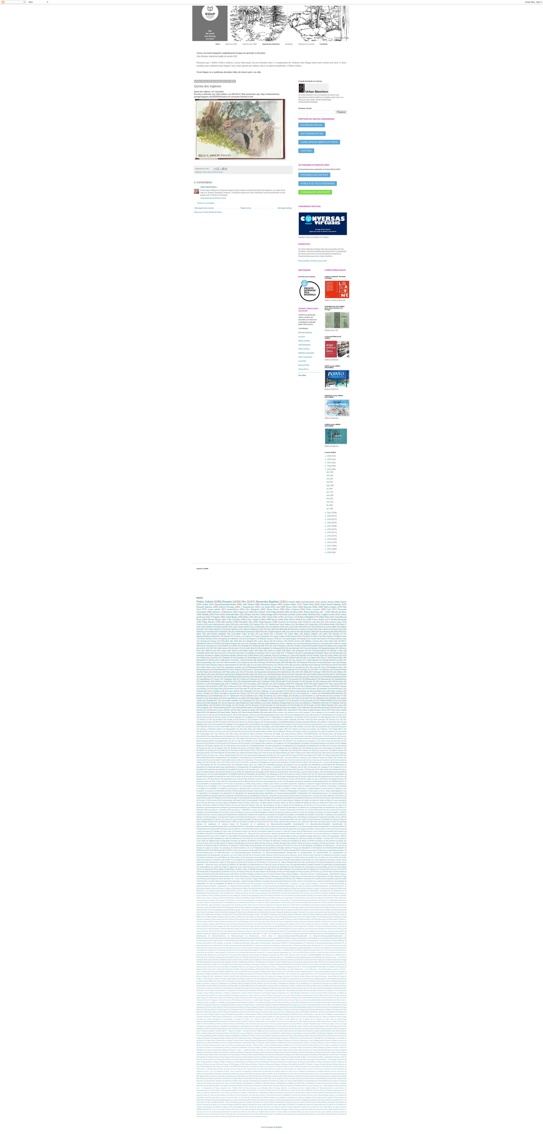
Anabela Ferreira (293, 712)
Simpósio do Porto (203, 781)
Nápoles (312, 869)
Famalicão (337, 1005)
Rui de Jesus (227, 703)
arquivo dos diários (212, 848)
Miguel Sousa (201, 1042)
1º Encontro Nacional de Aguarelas (276, 952)
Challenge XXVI (249, 701)
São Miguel (299, 624)
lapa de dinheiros (256, 881)
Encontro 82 (310, 681)
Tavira (291, 772)
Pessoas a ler (334, 719)
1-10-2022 (226, 893)
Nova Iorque (259, 791)
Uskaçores (323, 681)
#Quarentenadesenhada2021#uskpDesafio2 (313, 886)
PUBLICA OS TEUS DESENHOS (318, 183)
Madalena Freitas (236, 803)
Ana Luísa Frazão (242, 624)
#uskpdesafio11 (338, 852)
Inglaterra (280, 743)
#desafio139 (273, 888)
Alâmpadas (243, 962)
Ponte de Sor (234, 921)
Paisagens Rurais (296, 1047)
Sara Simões (223, 646)
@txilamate (318, 957)
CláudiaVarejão (261, 985)
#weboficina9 (259, 677)
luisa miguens (255, 722)
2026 (329, 456)
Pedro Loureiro (313, 609)
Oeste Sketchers (215, 629)
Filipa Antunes (208, 622)
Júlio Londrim (309, 1028)
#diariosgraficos (285, 888)
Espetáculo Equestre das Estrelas (216, 1005)
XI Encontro (324, 644)
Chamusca (325, 983)
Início (218, 44)
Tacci (307, 715)
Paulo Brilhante (219, 753)
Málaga (298, 803)
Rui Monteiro (291, 924)
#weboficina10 (202, 660)
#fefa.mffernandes (224, 852)
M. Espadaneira (209, 914)
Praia (323, 843)
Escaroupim (321, 905)
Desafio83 (281, 814)
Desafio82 (331, 712)
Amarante (239, 784)
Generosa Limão (202, 1014)
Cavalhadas (223, 983)
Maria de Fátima (248, 734)
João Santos (248, 604)
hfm (243, 601)
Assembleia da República (327, 966)
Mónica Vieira (242, 869)
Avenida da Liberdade (232, 969)
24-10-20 (272, 893)
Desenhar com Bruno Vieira (243, 993)
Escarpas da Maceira (299, 1002)
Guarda (286, 788)
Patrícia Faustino (292, 919)
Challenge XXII (283, 658)
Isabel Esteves (206, 667)
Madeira (213, 712)
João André (248, 779)
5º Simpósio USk (221, 748)
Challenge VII (227, 658)
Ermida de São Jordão (274, 1002)
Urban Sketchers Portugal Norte (278, 703)
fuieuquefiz (225, 881)
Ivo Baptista (271, 1021)
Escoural (341, 1002)
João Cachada (281, 1026)
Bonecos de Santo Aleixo (286, 971)
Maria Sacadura (268, 803)
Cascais (200, 624)
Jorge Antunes (265, 622)
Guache (301, 1014)
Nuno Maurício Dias (300, 869)
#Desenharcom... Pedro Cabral (260, 936)
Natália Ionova (271, 869)
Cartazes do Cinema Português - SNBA (330, 812)
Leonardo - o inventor (242, 1031)
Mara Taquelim (310, 1035)
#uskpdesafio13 (202, 855)
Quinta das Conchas (330, 921)
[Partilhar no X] (220, 168)
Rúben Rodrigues (249, 874)
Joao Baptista (248, 641)
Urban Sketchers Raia (208, 639)
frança (233, 722)
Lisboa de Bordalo (224, 772)
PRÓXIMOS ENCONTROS (314, 175)
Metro (291, 803)
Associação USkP (281, 729)
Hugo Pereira (208, 677)
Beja (306, 665)
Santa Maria (282, 772)
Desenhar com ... (255, 769)
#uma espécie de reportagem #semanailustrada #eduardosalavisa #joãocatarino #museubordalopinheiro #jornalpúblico (279, 890)
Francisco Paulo (247, 1012)
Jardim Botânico (204, 867)
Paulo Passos (320, 1052)
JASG (325, 634)
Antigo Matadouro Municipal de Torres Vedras (286, 964)
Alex (257, 829)
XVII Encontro (310, 689)
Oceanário (343, 1045)
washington (220, 883)
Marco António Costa (338, 639)
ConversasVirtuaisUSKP (229, 786)
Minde (216, 693)
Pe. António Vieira (334, 1052)
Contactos (323, 44)
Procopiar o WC (333, 843)
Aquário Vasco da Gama (311, 795)
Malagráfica (236, 1035)
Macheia (322, 1033)
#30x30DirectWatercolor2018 (335, 677)
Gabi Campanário (305, 357)
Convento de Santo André (222, 988)
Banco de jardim (288, 969)
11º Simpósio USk (238, 893)
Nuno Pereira (229, 919)
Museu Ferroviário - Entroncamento (238, 660)
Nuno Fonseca (297, 1045)
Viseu (297, 703)
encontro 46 (284, 755)
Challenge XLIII (338, 767)
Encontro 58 (248, 731)
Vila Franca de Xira (316, 821)
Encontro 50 (245, 689)
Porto (217, 614)
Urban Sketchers (255, 703)
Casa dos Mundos (311, 648)
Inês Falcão (279, 1019)
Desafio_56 (301, 741)
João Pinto (241, 912)
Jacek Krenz (282, 1021)
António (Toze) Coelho (253, 784)
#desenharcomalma (309, 850)
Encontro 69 (201, 710)
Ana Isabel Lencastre (230, 701)
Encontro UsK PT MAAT (216, 836)
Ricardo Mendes (281, 753)
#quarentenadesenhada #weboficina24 (239, 945)
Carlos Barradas (319, 978)
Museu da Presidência (291, 841)
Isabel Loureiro (248, 1021)
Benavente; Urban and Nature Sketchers (212, 898)
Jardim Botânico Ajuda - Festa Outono (238, 909)
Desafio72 (202, 788)
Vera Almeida (325, 632)
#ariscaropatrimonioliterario (307, 722)
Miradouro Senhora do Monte (223, 1042)
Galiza (256, 907)
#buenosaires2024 (299, 940)
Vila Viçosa (286, 738)
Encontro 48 (231, 689)
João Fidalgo (240, 738)
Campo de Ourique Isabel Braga (225, 978)
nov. (328, 475)
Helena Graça (217, 1016)
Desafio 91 (339, 748)
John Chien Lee (248, 838)
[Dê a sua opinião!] (217, 168)
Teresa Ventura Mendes (250, 712)
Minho (234, 917)
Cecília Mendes (312, 660)
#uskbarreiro (304, 807)
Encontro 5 (249, 670)
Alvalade (202, 857)
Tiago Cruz (243, 612)
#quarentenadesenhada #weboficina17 (248, 852)
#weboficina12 (202, 696)
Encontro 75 (272, 689)
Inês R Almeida (304, 1019)
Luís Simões (237, 772)
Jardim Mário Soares (278, 909)
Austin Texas (207, 969)
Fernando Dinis (321, 1007)
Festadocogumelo (223, 1009)
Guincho (287, 907)
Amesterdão (282, 829)
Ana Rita (243, 736)
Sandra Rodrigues (217, 926)
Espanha (240, 658)
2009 (329, 552)
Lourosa (256, 1033)
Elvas (279, 639)
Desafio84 (209, 776)
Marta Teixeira (339, 914)
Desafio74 (217, 705)
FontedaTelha (234, 1012)
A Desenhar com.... (331, 957)
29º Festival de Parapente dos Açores (264, 955)
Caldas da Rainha (265, 696)
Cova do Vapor (256, 665)
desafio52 (293, 931)
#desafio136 (326, 679)
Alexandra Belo (232, 614)
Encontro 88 (228, 715)
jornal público (339, 931)
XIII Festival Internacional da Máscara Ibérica (240, 781)
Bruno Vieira (291, 607)
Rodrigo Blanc (293, 791)
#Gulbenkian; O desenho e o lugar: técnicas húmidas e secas (301, 883)
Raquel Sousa (226, 821)
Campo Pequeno (305, 976)
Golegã (230, 1014)
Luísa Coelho (201, 841)
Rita (228, 924)
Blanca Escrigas (260, 971)
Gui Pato (261, 836)
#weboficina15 (262, 708)
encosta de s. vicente (308, 693)
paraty (267, 881)
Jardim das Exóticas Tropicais (224, 867)
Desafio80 (212, 788)
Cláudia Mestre (214, 619)
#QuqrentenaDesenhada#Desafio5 (272, 938)
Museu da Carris (284, 698)
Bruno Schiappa (339, 971)
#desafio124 (289, 746)
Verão (309, 928)
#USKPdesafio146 (237, 774)
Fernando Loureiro (203, 907)
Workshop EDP (258, 646)
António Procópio (226, 607)
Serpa (270, 926)
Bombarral (232, 898)
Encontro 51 (254, 905)
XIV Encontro (248, 672)
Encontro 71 (261, 776)
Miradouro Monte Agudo (246, 917)
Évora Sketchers (232, 629)
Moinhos (244, 841)
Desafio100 (246, 798)
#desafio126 (267, 850)
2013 (329, 539)
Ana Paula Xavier (246, 729)
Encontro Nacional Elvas (223, 738)
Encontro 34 (284, 705)
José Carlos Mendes (276, 838)
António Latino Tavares (272, 784)
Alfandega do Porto (277, 774)
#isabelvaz (310, 943)
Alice (305, 767)
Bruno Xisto (327, 829)
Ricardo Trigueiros (213, 746)
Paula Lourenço (260, 1052)
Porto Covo (214, 821)
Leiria (213, 674)
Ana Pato (214, 658)
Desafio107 (323, 786)
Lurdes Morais (263, 641)
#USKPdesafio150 (256, 807)
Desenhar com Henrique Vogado (265, 993)
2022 (329, 469)
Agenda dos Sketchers (271, 44)
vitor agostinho (303, 764)
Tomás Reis (272, 617)
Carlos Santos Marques (206, 981)
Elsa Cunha (342, 798)
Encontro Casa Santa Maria (207, 698)
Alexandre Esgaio (269, 604)
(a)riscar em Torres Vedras (232, 855)
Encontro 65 (242, 817)
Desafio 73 (277, 900)
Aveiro (217, 679)
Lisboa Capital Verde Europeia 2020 (287, 636)
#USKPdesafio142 (310, 679)
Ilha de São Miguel (323, 907)
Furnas (274, 864)
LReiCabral (250, 912)
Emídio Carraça (220, 905)
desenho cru (201, 684)
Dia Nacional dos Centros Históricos (290, 833)
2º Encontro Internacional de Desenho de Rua (290, 667)
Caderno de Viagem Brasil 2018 (317, 784)
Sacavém (303, 791)
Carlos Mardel (331, 978)
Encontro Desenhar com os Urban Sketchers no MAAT (327, 724)
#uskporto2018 (279, 648)
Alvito (235, 962)
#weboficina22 (330, 807)
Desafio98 (219, 833)
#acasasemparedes (242, 850)
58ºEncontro (340, 955)
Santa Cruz (262, 674)
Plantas (282, 791)
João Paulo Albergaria (227, 912)
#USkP (229, 850)
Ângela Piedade (231, 644)
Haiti (198, 819)
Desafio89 (248, 860)
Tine (250, 928)
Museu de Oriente (324, 1042)
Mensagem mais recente (204, 208)
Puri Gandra (295, 921)
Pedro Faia (202, 1054)
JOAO (236, 641)
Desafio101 (256, 798)
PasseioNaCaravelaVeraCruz (322, 1050)
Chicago (339, 646)
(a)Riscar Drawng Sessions (312, 950)
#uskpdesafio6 (201, 893)
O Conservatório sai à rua (327, 869)
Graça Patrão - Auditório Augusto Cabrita (248, 1014)
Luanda (341, 838)
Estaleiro (233, 1005)
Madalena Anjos (336, 667)
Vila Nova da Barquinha (275, 879)
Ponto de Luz (317, 871)
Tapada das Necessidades (223, 928)
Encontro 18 (232, 905)
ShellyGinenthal (263, 660)
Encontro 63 (324, 696)
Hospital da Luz (229, 1016)
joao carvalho (328, 931)
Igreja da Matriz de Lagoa (271, 1016)
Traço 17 (323, 658)
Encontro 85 (304, 655)
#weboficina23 (314, 746)
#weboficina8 (276, 674)
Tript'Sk (256, 928)
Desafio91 (290, 814)
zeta (278, 607)
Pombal (313, 1054)
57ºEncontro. (328, 955)
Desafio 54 (268, 900)
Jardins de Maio (324, 800)
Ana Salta (224, 812)
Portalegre (245, 921)
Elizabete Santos (317, 646)
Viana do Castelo (275, 651)
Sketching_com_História (280, 876)
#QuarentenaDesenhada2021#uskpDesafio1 (293, 936)
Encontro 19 (235, 750)
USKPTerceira (272, 928)
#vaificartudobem (214, 893)
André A (215, 964)
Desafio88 (200, 833)
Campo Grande (338, 829)
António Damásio (301, 895)
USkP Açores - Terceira (333, 845)
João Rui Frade (233, 1028)
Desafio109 (211, 769)
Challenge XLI (319, 712)
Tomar (310, 772)
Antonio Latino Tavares (311, 964)
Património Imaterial (212, 1052)
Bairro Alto (261, 969)
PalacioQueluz (216, 871)
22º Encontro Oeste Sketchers (262, 855)
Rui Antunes (224, 845)
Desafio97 (209, 833)
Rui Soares (204, 672)
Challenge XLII (302, 651)
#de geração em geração (223, 943)
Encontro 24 (227, 776)
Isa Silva (301, 337)
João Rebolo (221, 1028)
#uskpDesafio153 (322, 852)
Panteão (327, 819)
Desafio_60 (239, 760)
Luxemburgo (297, 1033)
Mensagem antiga (285, 208)
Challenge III (267, 736)
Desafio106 (230, 814)
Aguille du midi (260, 959)
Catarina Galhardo (337, 784)
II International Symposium (245, 632)
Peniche (281, 715)
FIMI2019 (232, 864)
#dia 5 (285, 943)
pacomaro (297, 665)
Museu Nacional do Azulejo (243, 791)
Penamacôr (280, 1054)
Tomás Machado (306, 845)
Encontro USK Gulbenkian (233, 1000)
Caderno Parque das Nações (304, 857)
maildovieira (212, 824)
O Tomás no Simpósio (330, 1045)
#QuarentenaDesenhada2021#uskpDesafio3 (328, 936)
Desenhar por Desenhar (287, 622)
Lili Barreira (308, 1031)
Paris (208, 1050)
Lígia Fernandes (238, 819)
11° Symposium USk (267, 810)
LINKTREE (306, 151)
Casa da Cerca (319, 667)
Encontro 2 (231, 817)
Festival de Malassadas (315, 1009)
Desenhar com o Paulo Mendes (289, 993)
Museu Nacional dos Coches (234, 693)
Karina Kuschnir (322, 1028)
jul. (328, 489)
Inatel (324, 1016)
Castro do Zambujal (331, 981)
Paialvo (285, 1047)
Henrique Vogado (298, 907)
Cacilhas (258, 974)
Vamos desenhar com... (314, 612)
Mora (268, 1042)
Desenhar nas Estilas (304, 736)
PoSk (277, 629)
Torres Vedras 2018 (275, 821)
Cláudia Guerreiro (312, 748)
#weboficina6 (202, 691)
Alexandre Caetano (340, 855)
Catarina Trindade (210, 900)
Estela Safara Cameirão (264, 731)
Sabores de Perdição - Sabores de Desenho (329, 924)
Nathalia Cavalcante (306, 353)
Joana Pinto (201, 803)
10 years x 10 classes (242, 636)
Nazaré (227, 636)
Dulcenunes (253, 997)
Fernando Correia (269, 750)
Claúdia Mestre (234, 985)
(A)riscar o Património (222, 612)
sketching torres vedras (314, 881)
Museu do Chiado (202, 1045)
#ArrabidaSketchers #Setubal (217, 807)
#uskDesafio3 (203, 950)
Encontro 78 (268, 719)
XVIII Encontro (337, 681)
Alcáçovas (321, 959)
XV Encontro (231, 653)
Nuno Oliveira (303, 762)
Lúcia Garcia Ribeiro (310, 1033)
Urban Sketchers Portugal (211, 627)
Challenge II (272, 677)
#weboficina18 (222, 741)
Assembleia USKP (216, 686)
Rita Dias (320, 622)
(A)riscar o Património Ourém (272, 795)
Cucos (308, 988)
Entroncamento (227, 800)
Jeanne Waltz (331, 627)
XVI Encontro (294, 679)
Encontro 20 (338, 741)
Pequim (224, 921)
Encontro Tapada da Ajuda (244, 710)
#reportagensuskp (218, 684)
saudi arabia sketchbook (302, 738)
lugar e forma (319, 772)
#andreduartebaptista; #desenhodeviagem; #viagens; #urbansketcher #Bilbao (222, 888)
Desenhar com (271, 665)
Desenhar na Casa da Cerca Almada (315, 993)
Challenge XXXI (307, 708)
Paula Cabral (338, 629)
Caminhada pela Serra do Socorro (253, 976)
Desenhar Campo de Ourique (302, 629)
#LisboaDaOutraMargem (238, 807)
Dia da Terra (297, 902)
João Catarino (206, 187)
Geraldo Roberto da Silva (333, 660)
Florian (227, 762)
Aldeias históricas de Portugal (336, 959)
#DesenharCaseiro (237, 936)
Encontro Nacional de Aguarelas (271, 905)
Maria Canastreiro (282, 1038)
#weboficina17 (247, 757)
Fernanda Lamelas (287, 614)
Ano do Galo (235, 741)
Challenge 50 (218, 798)
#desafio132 (227, 793)
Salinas (206, 926)
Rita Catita (250, 674)
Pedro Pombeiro (230, 662)
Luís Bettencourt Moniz (253, 726)
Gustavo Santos (272, 836)
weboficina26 (245, 933)
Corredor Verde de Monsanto (300, 831)
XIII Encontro (338, 653)
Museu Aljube (219, 869)
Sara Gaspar (250, 926)
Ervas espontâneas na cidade (234, 698)
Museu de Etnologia (319, 917)
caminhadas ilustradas (274, 764)
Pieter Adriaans (261, 871)
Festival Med (283, 750)
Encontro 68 (290, 769)
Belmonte (337, 895)
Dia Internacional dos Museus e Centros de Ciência (253, 902)
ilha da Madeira (310, 931)
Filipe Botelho (270, 644)
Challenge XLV (282, 748)
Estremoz (341, 905)
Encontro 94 (201, 648)
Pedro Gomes (222, 648)
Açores (343, 602)
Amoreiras (261, 962)
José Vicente (272, 867)
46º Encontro (290, 955)
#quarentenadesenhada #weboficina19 (210, 945)
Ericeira (224, 864)
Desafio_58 (212, 750)
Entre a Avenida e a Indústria (215, 1002)
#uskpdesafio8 (214, 829)
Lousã (263, 1033)
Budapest (200, 974)
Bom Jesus (272, 971)
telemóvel (328, 881)
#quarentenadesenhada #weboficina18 (221, 767)
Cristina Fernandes (283, 988)
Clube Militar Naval (247, 985)
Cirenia (277, 736)
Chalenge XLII (293, 983)
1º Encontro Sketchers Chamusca (296, 757)
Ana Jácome (297, 660)
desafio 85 (283, 931)
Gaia (322, 1012)
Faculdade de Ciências (284, 731)
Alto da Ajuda (226, 962)
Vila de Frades (216, 931)
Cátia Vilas (316, 988)
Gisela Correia (220, 1014)
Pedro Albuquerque (320, 919)
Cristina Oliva (297, 786)
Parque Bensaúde (278, 919)
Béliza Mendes (263, 898)
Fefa (329, 609)
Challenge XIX (291, 670)
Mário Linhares (304, 341)
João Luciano (308, 1026)
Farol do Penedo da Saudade (233, 1007)
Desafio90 (258, 860)
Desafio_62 (200, 731)
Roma (208, 874)
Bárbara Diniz (218, 974)
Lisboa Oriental (308, 614)
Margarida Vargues (301, 914)
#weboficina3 (220, 670)
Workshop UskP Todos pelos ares (226, 672)
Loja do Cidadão (245, 1033)
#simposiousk (328, 948)
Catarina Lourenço (210, 983)
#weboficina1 (205, 679)
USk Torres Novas (324, 753)
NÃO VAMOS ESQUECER (274, 679)
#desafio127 (262, 774)
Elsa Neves (231, 862)
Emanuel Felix (320, 997)
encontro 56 (296, 755)
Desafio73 (340, 831)
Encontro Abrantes (242, 715)
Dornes (312, 902)
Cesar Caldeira (333, 857)
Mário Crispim (330, 607)
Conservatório (327, 748)
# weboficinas (275, 933)
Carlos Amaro (294, 978)
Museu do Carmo (338, 1042)
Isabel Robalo (207, 819)
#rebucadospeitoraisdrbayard (286, 948)
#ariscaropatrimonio (275, 746)
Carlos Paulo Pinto (332, 898)
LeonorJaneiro (310, 867)
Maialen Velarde (224, 1035)
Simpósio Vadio (254, 805)
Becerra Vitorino (302, 774)
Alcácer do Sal (310, 959)
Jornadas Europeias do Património (216, 1026)
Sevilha (251, 821)
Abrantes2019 (318, 810)
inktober (202, 719)
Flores (266, 864)
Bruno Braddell (306, 617)
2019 (329, 519)
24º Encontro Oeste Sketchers (288, 893)
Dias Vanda (329, 995)
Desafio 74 (228, 860)
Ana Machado (294, 648)
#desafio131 (278, 850)
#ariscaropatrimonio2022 (259, 888)
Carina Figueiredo (262, 636)
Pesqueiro (289, 1054)
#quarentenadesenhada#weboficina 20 (261, 948)
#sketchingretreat (340, 948)
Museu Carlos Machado (295, 1042)
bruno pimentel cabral (331, 879)
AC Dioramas (214, 959)
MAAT (249, 819)
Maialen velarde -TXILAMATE (258, 914)
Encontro (256, 788)
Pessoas (250, 871)
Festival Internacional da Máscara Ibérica (306, 691)
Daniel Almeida (327, 988)
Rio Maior (221, 924)
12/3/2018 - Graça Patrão (215, 952)
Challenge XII (247, 686)
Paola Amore (333, 803)
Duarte (222, 817)
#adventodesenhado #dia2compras (211, 940)
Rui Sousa (301, 924)
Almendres (216, 962)
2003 (308, 952)
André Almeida (225, 964)
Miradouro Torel (241, 1042)
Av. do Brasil (218, 969)
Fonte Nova (223, 1012)
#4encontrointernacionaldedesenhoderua (329, 738)
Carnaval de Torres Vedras (236, 981)
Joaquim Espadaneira (311, 1024)
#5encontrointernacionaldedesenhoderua (308, 933)
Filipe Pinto (324, 617)
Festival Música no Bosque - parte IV (258, 1009)
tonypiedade (223, 933)
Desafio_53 (229, 705)
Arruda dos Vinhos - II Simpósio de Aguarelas (279, 966)
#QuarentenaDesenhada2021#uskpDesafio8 (243, 938)
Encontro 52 (223, 731)
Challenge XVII (269, 655)
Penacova (270, 1054)
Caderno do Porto (298, 812)
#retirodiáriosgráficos (305, 948)
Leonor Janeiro (327, 602)
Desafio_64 (204, 689)
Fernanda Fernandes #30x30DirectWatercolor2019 (296, 1007)
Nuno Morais (308, 1045)
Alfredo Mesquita (204, 962)
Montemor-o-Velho (272, 917)
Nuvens (317, 1045)
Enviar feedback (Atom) (213, 212)
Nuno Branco (278, 641)
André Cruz (279, 895)
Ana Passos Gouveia (334, 962)
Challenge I (324, 729)
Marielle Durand (320, 1038)
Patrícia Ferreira (294, 641)
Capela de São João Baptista (256, 978)
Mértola (306, 803)
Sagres (199, 926)
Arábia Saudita (235, 857)
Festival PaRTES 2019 (329, 701)
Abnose (257, 617)
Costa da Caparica (217, 814)
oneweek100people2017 (222, 708)
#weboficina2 (217, 696)
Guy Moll (341, 817)
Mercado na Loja (306, 1040)
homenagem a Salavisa (240, 881)
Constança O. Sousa (287, 655)
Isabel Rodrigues (340, 864)
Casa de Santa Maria (215, 724)
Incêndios (331, 1016)
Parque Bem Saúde (220, 1050)
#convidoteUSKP (202, 784)
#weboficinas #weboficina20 (229, 950)
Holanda (302, 836)
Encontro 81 (312, 862)
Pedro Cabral (206, 172)
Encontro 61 (243, 719)
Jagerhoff (292, 1021)
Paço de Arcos (267, 843)
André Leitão (237, 964)
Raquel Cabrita (211, 845)
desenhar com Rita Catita (209, 881)
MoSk (336, 632)
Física (298, 1012)
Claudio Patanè (243, 627)
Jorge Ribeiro (292, 710)
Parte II (307, 1050)
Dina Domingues (249, 639)
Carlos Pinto (342, 978)
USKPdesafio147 (285, 928)
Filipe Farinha (324, 769)
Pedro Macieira (223, 1054)
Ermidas (287, 1002)
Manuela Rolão (310, 607)
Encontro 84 (313, 769)
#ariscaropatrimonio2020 (205, 741)
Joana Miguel (326, 909)
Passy (337, 1050)
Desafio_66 (243, 705)
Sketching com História (205, 632)
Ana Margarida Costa (256, 895)
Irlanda (337, 788)
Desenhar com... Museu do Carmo (248, 833)
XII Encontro (296, 689)
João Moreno (202, 674)
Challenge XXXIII (319, 672)
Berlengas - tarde (232, 971)
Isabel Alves (330, 1019)
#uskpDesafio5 (217, 795)
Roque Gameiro (289, 779)
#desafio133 (239, 793)
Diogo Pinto (217, 689)
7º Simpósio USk (291, 653)
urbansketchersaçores (338, 726)
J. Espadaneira (247, 607)
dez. (328, 472)
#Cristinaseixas (201, 936)
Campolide (216, 831)
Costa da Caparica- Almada (258, 988)
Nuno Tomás (302, 819)
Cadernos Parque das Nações (322, 757)
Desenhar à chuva (281, 995)
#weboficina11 (329, 715)
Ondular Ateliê (257, 919)
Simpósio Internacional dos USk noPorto (225, 876)
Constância (326, 985)
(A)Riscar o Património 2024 (221, 810)
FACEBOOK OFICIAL (312, 125)
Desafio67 (333, 786)
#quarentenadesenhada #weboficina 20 (330, 943)
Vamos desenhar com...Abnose (296, 821)
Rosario (227, 601)
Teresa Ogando (202, 708)
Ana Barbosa (275, 627)
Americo (252, 962)
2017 (329, 526)
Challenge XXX (296, 748)
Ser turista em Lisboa (311, 779)
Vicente (291, 602)
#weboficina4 (286, 672)
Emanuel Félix (303, 365)
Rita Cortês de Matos (296, 726)
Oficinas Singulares (251, 629)
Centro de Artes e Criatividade (276, 983)
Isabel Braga (231, 617)
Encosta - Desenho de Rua (269, 817)
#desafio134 (340, 764)
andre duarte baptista (266, 781)
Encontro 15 (252, 862)
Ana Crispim (259, 612)
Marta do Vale (233, 1040)
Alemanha (234, 748)
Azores (243, 748)
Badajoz (252, 969)
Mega (280, 1040)
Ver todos (302, 375)
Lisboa (205, 604)
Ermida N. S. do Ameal (256, 1002)
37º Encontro (228, 784)
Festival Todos (339, 776)
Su (321, 791)
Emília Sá (241, 862)
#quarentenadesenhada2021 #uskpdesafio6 (281, 852)
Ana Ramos (280, 712)
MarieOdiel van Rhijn (224, 791)
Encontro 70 (338, 696)
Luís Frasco (327, 912)
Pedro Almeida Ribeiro (267, 715)
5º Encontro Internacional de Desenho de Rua (294, 810)
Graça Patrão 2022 (270, 1014)
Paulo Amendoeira (292, 1052)
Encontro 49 (236, 743)
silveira (214, 933)
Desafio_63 (342, 712)
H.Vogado (215, 617)
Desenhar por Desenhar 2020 (239, 788)
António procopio (338, 964)
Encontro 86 (298, 760)
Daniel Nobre (289, 717)
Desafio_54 (289, 724)
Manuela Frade (287, 1035)
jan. (328, 509)
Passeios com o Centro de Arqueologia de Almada (329, 762)
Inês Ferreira (327, 788)
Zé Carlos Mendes (230, 746)
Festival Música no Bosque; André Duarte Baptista (288, 1009)
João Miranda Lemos (328, 717)
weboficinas (308, 781)
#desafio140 (281, 807)
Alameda (282, 959)
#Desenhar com (271, 883)
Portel (253, 921)
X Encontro (278, 634)
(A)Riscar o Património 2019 (314, 703)
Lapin (216, 819)
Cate (312, 774)
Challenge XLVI (276, 741)
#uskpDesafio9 (317, 807)
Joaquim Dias (296, 1024)
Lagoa (342, 1028)
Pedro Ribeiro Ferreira (238, 1054)
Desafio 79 (283, 681)
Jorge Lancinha (335, 1024)
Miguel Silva (269, 698)
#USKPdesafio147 (338, 781)
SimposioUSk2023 (281, 926)
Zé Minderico (299, 879)
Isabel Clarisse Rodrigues (292, 800)
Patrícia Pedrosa (305, 919)
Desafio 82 (239, 860)
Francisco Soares (260, 1012)
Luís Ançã (265, 607)
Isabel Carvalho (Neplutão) (212, 838)
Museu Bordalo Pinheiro (233, 655)
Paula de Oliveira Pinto (275, 1052)
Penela (241, 871)
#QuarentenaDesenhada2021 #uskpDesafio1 (212, 886)
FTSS (258, 750)
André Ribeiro (222, 857)
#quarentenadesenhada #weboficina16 (222, 890)
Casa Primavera (274, 981)
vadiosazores (201, 883)
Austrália (259, 857)
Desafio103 (278, 798)
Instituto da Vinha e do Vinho (247, 1019)
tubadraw (323, 689)
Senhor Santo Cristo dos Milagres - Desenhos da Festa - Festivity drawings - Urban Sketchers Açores (311, 874)
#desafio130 (270, 807)
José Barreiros (307, 602)
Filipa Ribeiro (243, 864)
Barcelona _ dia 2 (316, 969)
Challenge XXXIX (268, 681)
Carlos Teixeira (235, 670)
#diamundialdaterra (297, 943)
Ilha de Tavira (301, 1016)
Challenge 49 (262, 741)
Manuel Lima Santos (257, 1035)
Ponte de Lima (267, 753)
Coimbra (343, 686)
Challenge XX (267, 658)
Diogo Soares (213, 997)
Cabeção (250, 974)
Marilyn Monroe (333, 1038)
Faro (243, 644)
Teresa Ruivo (303, 369)
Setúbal (286, 693)
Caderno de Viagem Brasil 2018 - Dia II (277, 974)
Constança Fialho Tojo (312, 985)
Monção (283, 917)
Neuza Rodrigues (334, 917)
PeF (211, 648)
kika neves (243, 722)
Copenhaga (247, 900)
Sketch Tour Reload (316, 926)
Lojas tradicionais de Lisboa (219, 624)
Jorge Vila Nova (219, 734)
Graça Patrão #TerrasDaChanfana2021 (241, 836)
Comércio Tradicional (296, 985)
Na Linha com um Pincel (226, 1045)
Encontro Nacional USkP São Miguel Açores (316, 776)
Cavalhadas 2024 (235, 983)
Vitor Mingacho (229, 931)
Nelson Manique (284, 869)
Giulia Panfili (265, 907)
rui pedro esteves (297, 881)
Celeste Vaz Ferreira (319, 639)
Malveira (245, 1035)
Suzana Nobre (289, 604)
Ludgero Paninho (298, 912)
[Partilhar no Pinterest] (226, 168)
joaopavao (290, 764)
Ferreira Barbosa (288, 817)
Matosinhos (263, 1040)
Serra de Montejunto (295, 715)
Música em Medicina (319, 803)
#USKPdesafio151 (258, 746)
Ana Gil (287, 674)
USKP (264, 928)
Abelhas (223, 959)
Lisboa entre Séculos (229, 651)
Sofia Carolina (303, 349)
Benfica (278, 857)
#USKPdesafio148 (288, 722)
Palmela (307, 1047)
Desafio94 (268, 860)
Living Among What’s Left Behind (226, 1033)
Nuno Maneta (218, 919)
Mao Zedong (299, 1035)
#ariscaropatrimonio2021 (266, 940)
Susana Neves (308, 876)
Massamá (208, 869)
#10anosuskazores (257, 883)
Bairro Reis (270, 969)
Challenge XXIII (255, 644)
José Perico (260, 867)
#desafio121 (203, 793)
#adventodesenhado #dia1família (335, 938)
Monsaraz (260, 917)
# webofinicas (259, 824)
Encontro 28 (201, 743)
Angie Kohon (293, 829)
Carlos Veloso (339, 795)
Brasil (302, 784)
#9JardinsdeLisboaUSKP (335, 772)
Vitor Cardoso (217, 781)
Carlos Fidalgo (282, 696)
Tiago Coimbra (335, 876)
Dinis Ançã (318, 798)
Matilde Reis (201, 917)
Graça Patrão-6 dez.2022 (287, 1014)
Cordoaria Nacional (240, 988)
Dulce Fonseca (322, 902)
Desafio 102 (213, 990)
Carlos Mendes (318, 898)
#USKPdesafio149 (338, 886)
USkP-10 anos (211, 651)
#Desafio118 (317, 848)
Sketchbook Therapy (208, 641)
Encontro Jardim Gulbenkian (287, 719)
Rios (235, 821)
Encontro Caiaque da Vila (213, 1000)
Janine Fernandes (207, 646)
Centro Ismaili (254, 736)
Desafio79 (261, 814)
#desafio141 (293, 807)
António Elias (326, 964)
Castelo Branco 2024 (204, 798)
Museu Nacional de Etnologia (230, 674)
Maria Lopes (331, 662)
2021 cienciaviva (336, 952)
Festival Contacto (237, 1009)
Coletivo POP (273, 985)
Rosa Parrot (316, 627)
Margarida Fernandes (230, 841)
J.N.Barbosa (253, 762)
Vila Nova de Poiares (334, 928)
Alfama (218, 895)
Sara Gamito (240, 703)
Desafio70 (219, 719)
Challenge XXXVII (267, 701)
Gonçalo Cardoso (302, 731)
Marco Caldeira (214, 655)
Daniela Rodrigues (218, 634)
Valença (205, 879)
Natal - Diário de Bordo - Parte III (259, 1045)
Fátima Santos (248, 651)
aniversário (240, 931)
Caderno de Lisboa (282, 812)
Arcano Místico (224, 966)
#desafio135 (201, 767)
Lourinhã (319, 662)
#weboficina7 (205, 681)
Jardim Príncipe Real (323, 1021)
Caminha (340, 757)
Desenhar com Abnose (223, 993)
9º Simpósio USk (224, 632)
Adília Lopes (249, 959)
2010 (329, 549)
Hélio (344, 665)
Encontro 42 (301, 724)
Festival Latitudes (311, 634)
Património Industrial (228, 1052)
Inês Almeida (266, 1019)
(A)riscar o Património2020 (285, 950)
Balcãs (278, 969)
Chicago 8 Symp (300, 646)
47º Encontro (302, 955)
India (338, 1016)
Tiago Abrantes (321, 876)
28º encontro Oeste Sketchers (286, 855)
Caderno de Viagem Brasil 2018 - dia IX (305, 974)
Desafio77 (289, 741)
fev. (328, 505)
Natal (293, 762)
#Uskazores (304, 938)
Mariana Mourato (307, 1038)
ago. (328, 485)
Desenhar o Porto (252, 760)
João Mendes (291, 838)
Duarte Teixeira (330, 798)
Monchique (284, 762)
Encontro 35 (332, 736)
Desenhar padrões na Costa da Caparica (216, 995)
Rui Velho (267, 629)
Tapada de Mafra (240, 928)
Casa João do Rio (293, 632)
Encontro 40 (301, 717)
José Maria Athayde (293, 743)
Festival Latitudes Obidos (255, 800)
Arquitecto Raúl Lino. (239, 966)
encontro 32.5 (281, 781)
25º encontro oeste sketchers (311, 893)
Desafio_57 (312, 741)
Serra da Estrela (240, 805)
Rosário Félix (261, 924)
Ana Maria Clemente (318, 962)
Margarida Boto (232, 1038)
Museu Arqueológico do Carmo (208, 662)
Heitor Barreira (216, 779)
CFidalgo (241, 974)
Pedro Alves (308, 604)
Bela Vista (327, 895)
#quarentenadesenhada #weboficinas (260, 793)
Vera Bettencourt (297, 805)
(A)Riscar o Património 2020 (330, 722)
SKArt (310, 924)
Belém (344, 895)
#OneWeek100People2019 (334, 848)
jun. (328, 492)
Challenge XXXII (318, 665)
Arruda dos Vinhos (255, 966)
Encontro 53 (280, 691)
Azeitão (285, 784)
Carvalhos (251, 981)
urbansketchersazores (244, 708)
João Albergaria (304, 345)
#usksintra (213, 950)
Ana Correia (330, 810)
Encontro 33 (296, 701)
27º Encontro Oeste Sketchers (238, 955)
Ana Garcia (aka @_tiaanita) (299, 962)
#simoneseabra (327, 734)
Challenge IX (233, 686)
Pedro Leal (212, 1054)
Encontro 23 (282, 701)
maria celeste (214, 609)
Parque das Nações (203, 753)
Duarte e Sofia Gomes (270, 760)
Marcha (207, 1038)
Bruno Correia (313, 971)
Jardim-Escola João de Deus (245, 1024)
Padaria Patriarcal (275, 1047)
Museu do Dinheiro (308, 841)
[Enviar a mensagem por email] (215, 168)
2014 (329, 536)
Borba (240, 898)
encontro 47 (317, 715)
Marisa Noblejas (316, 914)
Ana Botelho (271, 962)
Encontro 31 (310, 696)
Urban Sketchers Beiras (270, 738)
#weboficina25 (257, 767)
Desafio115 (222, 769)
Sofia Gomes (315, 677)
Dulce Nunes (334, 902)
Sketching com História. (260, 876)
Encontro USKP (290, 905)
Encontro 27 (204, 715)
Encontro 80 (215, 800)
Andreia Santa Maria (263, 729)
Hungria (239, 1016)
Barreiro (250, 696)
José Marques (245, 1026)
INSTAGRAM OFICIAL (312, 133)
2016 (329, 529)
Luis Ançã (302, 361)
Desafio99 (227, 760)
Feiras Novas (272, 1007)
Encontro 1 (309, 833)
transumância (308, 755)
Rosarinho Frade (339, 670)
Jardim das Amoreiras (294, 909)
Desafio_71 (321, 990)
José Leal (218, 653)
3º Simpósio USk (294, 767)
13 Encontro (231, 952)
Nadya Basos (241, 1045)
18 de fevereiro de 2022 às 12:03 (213, 198)
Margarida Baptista (219, 1038)
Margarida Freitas (245, 1038)
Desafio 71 (262, 990)
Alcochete (300, 959)
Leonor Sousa (283, 1031)
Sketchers (245, 876)
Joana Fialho (224, 726)
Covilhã (272, 988)
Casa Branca (261, 981)
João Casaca (234, 734)
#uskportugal (226, 829)
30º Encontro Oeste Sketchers (310, 855)
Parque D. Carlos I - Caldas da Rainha (243, 1050)
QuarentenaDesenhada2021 (311, 921)
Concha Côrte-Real (203, 760)
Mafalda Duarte (214, 841)
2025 (329, 459)
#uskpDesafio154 (203, 795)
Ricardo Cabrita (310, 632)
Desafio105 (200, 769)
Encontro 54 (298, 705)
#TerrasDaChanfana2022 (205, 757)
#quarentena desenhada (267, 672)
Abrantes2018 (231, 729)
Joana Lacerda (339, 800)
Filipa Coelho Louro (273, 800)
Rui (215, 764)
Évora (303, 619)
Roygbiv (261, 772)
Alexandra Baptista (267, 601)
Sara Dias (240, 926)
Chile (227, 798)
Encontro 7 (253, 817)
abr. (328, 499)
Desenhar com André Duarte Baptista (288, 860)
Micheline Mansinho (319, 743)
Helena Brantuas (204, 1016)
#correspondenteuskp (204, 943)
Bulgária (208, 974)
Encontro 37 (268, 769)
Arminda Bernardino (249, 681)
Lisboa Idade (222, 803)
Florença (295, 750)
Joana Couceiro (269, 1024)
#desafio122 (215, 793)
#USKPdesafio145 (218, 850)
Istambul (314, 731)
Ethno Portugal (243, 1005)
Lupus (340, 705)
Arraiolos (290, 774)
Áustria (229, 883)
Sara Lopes (314, 791)
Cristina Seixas (316, 674)
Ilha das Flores (285, 864)
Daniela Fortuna (310, 786)
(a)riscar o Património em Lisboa (245, 810)
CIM (272, 898)
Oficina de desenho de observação (210, 1047)
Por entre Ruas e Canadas (338, 1054)
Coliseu (243, 679)
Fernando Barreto (319, 651)
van (345, 791)
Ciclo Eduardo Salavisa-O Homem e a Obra (272, 831)
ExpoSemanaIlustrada (280, 1005)
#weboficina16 (278, 708)
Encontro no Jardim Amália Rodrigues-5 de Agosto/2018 (264, 1000)
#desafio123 (255, 850)
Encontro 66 (206, 738)
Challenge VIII (262, 662)
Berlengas (287, 857)
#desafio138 (301, 746)
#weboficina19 (231, 736)
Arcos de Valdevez (237, 812)
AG (211, 719)
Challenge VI (250, 717)
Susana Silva (269, 845)
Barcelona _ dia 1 (302, 969)
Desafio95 (310, 814)
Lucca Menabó (273, 1033)
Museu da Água (310, 1042)
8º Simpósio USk (282, 646)
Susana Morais (257, 845)
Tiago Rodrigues (268, 805)
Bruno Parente (315, 829)
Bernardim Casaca (247, 971)
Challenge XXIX (230, 679)
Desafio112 (314, 900)
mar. (328, 502)
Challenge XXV (267, 684)
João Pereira (210, 1028)
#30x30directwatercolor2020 (238, 677)
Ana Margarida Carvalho (238, 895)
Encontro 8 (313, 717)
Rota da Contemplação (276, 924)
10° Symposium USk (235, 696)
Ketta (285, 629)
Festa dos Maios (209, 1009)
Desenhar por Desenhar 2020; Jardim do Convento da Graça (252, 995)
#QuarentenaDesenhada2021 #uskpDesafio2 (326, 824)
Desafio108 (330, 831)
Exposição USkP (278, 662)
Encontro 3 (212, 743)
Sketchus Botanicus (332, 926)
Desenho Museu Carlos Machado (301, 995)
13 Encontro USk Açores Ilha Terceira (249, 952)
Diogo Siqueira (201, 997)
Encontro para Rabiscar (293, 1000)
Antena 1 (265, 964)
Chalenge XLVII (223, 900)
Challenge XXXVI (301, 684)
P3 (251, 1047)
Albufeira (327, 855)
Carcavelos (321, 857)
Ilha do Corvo (336, 907)
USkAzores (307, 622)
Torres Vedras (318, 619)
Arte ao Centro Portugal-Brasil (306, 966)
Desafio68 (343, 786)
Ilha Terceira (311, 907)
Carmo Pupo (221, 981)
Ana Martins (292, 708)
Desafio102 (267, 798)
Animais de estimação (251, 964)
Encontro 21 (320, 736)
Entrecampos (231, 1002)
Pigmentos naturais (302, 1054)
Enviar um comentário (206, 203)
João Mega (319, 1026)
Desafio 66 (252, 990)
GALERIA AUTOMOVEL (310, 1012)
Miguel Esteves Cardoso (323, 1040)
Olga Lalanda (220, 843)
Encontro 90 (310, 701)
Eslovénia (200, 1005)
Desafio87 (217, 760)
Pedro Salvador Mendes (256, 1054)
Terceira (220, 677)
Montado (261, 1042)
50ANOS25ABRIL (315, 955)
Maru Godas (244, 1040)
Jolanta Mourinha (209, 772)
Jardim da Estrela (338, 1021)
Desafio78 (200, 776)
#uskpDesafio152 (338, 793)
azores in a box (251, 931)
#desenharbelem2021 (292, 850)
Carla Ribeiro (283, 978)
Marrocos (202, 1040)
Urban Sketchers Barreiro (294, 734)
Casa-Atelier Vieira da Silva (242, 634)
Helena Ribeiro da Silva (289, 836)
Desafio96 (334, 900)
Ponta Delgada (290, 871)
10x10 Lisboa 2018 (280, 660)
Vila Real (289, 879)
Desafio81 (271, 814)
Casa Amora (251, 684)
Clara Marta (212, 985)
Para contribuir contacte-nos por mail (312, 261)
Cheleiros (335, 983)
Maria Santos (281, 803)
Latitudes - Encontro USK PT (326, 838)
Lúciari (199, 914)
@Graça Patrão (328, 893)
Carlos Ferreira (306, 898)
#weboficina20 (261, 757)
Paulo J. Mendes (286, 644)
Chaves (320, 774)
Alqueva (225, 895)
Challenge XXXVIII (328, 686)
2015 (329, 532)
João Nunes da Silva (306, 838)
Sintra (261, 632)
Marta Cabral (328, 914)
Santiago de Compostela (268, 693)
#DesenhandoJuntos (219, 936)
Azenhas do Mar (252, 812)
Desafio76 (251, 814)
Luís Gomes (225, 819)
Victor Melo (311, 726)
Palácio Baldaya (318, 1047)
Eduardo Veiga (208, 905)
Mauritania (272, 1040)
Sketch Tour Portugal (240, 646)
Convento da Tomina (339, 985)
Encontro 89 (297, 658)
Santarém (332, 698)
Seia (299, 779)
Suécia (279, 845)
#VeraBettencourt (316, 938)
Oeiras (315, 636)
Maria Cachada (269, 1038)
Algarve (257, 624)
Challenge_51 (305, 983)
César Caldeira (253, 619)
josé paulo (268, 712)
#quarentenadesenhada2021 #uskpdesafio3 (292, 793)
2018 (329, 523)
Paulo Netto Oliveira (307, 1052)
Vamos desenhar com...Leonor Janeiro (232, 879)
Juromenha (282, 1028)
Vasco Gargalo (283, 805)
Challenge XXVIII (283, 684)
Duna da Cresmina (265, 997)
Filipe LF (343, 624)
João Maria (283, 867)
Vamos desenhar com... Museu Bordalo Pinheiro (219, 755)
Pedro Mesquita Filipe (282, 843)
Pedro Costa (304, 719)
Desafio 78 (271, 990)
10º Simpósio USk (336, 703)
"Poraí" (265, 933)
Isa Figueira (318, 1019)
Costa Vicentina (318, 831)
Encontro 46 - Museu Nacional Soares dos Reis (288, 862)
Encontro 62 (338, 708)
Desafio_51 (305, 670)
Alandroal (291, 959)
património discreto (203, 933)
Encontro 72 (258, 689)
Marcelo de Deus (338, 612)
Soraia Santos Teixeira (228, 712)
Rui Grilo (229, 627)
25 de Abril (221, 955)
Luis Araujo (264, 634)
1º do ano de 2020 (297, 952)
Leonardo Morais (275, 912)
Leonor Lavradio (203, 693)
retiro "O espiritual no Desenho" (252, 653)
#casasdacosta (314, 940)
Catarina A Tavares (241, 831)
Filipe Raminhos (256, 864)
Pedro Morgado (202, 821)
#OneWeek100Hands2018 (335, 883)
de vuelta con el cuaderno (334, 805)
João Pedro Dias (330, 1026)
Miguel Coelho (224, 917)
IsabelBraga (219, 909)
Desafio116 (330, 774)
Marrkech (343, 1038)
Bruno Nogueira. (325, 971)
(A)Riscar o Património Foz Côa (263, 950)
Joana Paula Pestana (245, 867)
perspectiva (323, 726)
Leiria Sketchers (262, 912)
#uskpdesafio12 (339, 890)
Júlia (290, 1028)
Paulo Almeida (205, 764)
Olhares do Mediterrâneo (236, 843)
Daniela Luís (203, 990)
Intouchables (253, 658)
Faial (201, 726)
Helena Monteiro (314, 788)
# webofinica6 (287, 933)
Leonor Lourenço (270, 1031)
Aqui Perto (213, 966)
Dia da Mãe (319, 995)
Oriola (227, 1047)
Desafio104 (256, 724)
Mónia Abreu (324, 653)
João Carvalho (233, 619)
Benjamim (221, 971)
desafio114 (200, 807)
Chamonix (316, 983)
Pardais (266, 919)
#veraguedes (229, 795)
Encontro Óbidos (336, 672)
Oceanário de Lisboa (243, 919)
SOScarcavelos (217, 172)
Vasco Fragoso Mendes (256, 879)
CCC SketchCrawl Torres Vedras (277, 624)
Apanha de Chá (202, 966)
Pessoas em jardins (312, 843)
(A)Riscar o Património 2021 (226, 681)
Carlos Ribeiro (255, 748)
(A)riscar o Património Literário (211, 729)
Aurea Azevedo (248, 857)
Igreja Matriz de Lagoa (252, 1016)
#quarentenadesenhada (225, 604)
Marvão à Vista (337, 651)
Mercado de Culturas (292, 1040)
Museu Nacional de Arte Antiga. (270, 734)
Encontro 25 (267, 788)
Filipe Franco (217, 762)
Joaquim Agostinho (283, 1024)
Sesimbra (325, 779)
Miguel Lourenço (338, 1040)
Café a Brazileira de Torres (218, 976)
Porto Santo (329, 871)
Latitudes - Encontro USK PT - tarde (220, 1031)
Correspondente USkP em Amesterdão (254, 786)
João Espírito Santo (294, 1026)
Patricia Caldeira (253, 843)
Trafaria (260, 764)
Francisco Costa (239, 762)
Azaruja (244, 969)
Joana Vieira (342, 731)
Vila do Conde (331, 821)
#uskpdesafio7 (215, 855)
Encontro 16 (263, 862)
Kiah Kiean (211, 803)
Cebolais (247, 983)
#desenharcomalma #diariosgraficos (331, 850)
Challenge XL (268, 748)
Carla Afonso (272, 978)
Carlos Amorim (306, 978)
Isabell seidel (260, 1021)
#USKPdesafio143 (236, 826)
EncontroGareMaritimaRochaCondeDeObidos (319, 1000)
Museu (256, 819)
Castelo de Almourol (316, 981)
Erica (254, 715)
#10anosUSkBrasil (242, 883)
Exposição (302, 677)
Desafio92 (222, 788)
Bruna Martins (301, 971)
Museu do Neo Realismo (326, 841)
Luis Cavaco (311, 912)
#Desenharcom (202, 774)
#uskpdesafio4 (202, 829)
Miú (307, 636)
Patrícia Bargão (279, 726)
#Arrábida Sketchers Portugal (288, 848)
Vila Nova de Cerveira (314, 805)
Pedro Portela (297, 843)
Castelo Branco (253, 655)
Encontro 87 (331, 674)
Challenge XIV (276, 670)
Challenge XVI (266, 691)
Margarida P (258, 1038)
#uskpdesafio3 (216, 784)
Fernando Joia (245, 622)
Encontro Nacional (326, 862)
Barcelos (294, 784)
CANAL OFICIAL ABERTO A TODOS (319, 142)
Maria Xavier (295, 1038)
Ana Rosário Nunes (292, 795)
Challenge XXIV (300, 674)
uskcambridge (339, 881)
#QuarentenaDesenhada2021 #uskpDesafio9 (246, 886)
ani (294, 693)
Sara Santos (261, 926)
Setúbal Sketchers (337, 779)
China (252, 831)
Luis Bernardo (259, 627)
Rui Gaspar (225, 874)
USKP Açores (272, 619)
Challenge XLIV (243, 724)
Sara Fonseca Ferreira (265, 874)
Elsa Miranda (308, 997)
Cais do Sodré (235, 976)
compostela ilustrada (233, 667)
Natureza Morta (277, 1045)
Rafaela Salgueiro (209, 924)
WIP (217, 722)
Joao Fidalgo (278, 710)
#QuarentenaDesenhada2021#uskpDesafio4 (212, 826)
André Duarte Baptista (330, 604)
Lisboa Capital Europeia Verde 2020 (316, 710)
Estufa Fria (239, 800)
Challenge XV (262, 686)
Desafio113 (241, 814)
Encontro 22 (337, 634)
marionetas (226, 848)
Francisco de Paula (308, 750)
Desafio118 (311, 990)
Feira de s (262, 1007)
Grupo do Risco (277, 907)
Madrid (306, 743)
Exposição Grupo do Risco (322, 1005)
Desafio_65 (223, 750)
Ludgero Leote (328, 614)
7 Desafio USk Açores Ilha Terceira (253, 957)
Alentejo (303, 639)
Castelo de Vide (247, 662)
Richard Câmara (225, 805)
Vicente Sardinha (319, 928)
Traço (218, 667)
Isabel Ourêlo (208, 909)
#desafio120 (316, 764)
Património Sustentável (244, 1052)
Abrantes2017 (212, 701)
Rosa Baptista (263, 648)
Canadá (241, 978)
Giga (211, 1014)
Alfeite (306, 672)
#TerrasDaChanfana (271, 722)
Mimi (209, 1042)
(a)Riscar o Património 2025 (243, 829)
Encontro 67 (255, 719)
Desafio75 (277, 724)
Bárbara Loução (230, 974)
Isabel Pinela (327, 864)
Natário (287, 1045)
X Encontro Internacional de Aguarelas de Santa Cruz (258, 755)
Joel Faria (324, 1024)
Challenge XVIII (288, 677)
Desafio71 (267, 724)
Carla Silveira (234, 691)
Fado (207, 762)
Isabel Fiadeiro (318, 684)
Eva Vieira (285, 665)
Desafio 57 (223, 990)
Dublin (218, 776)
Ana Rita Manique (212, 812)
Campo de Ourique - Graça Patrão (325, 976)
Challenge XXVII (293, 686)
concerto (262, 931)
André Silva (289, 895)
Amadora (211, 857)
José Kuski (337, 909)
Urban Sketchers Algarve (214, 665)
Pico (252, 693)
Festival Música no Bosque (306, 817)
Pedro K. (343, 919)
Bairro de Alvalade (316, 895)
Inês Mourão (290, 1019)
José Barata (234, 1026)
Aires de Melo (272, 959)
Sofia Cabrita (244, 845)
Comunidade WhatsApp (315, 192)
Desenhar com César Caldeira (314, 860)
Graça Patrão (333, 655)
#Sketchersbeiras (292, 938)
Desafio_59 (230, 833)
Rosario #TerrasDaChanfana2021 (243, 924)
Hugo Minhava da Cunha (232, 779)
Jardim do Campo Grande (224, 1024)
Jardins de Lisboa (310, 800)
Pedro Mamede (212, 703)
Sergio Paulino (204, 876)
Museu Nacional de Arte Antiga (299, 917)
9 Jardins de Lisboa (274, 957)
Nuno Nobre (209, 843)
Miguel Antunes (250, 772)
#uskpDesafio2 (243, 767)
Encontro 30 (224, 743)
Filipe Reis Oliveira (211, 1012)
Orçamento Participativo (239, 1047)
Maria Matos (255, 698)
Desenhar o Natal (269, 833)
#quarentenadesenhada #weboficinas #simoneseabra (274, 945)
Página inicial (246, 208)
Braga (330, 646)
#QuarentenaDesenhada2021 (208, 636)
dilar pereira (226, 622)
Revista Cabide (210, 805)
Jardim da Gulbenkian (232, 838)
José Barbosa (261, 838)
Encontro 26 (243, 905)
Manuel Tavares (337, 750)
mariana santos (336, 622)
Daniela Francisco (340, 988)
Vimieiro (284, 689)
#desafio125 (250, 826)
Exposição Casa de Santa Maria (300, 1005)
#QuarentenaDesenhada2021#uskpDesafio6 (211, 938)
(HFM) (298, 950)
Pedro (344, 1052)
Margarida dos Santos (269, 762)
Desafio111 (288, 798)
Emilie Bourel (332, 997)
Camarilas (310, 812)
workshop (200, 655)
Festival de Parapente (333, 1009)
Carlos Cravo (227, 831)
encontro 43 (244, 746)
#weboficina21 (242, 795)
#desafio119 (251, 774)
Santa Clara (230, 926)
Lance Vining (201, 1031)
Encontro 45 (279, 769)
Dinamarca (308, 798)
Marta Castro (341, 636)
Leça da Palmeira (296, 1031)
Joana (259, 1024)
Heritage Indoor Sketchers (264, 743)
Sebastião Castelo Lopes (244, 764)
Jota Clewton (256, 1026)
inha (319, 931)
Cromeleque (258, 900)
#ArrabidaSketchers (322, 781)
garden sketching (295, 781)
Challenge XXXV (310, 686)
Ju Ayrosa (210, 791)
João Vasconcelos (246, 1028)
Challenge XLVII (250, 691)
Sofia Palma (289, 619)
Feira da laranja (251, 1007)
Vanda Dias (313, 624)
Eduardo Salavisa (305, 333)
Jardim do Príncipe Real (312, 909)
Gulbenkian (263, 710)
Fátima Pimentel (327, 705)
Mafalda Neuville (211, 1035)
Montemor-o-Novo (256, 841)
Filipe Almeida (277, 612)
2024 (329, 463)
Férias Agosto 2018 (231, 907)
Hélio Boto (225, 641)
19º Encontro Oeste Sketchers (257, 893)
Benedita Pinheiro (210, 971)
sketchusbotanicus (239, 848)
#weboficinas (233, 609)
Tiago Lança (300, 772)
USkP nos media (339, 644)
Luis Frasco (288, 617)
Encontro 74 (301, 769)
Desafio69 (340, 774)
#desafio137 (234, 757)
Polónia (242, 753)
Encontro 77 (273, 776)
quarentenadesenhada (280, 881)
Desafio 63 (242, 990)
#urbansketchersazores (319, 793)
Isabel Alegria (291, 639)
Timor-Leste (261, 821)
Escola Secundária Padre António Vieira (322, 1002)
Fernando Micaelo (334, 1007)
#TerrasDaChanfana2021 (219, 774)
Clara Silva (222, 985)
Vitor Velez (342, 717)
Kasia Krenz (333, 1028)
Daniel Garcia (288, 736)
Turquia (209, 722)
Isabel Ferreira (235, 1021)
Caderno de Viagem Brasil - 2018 (287, 898)
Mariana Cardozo (266, 639)
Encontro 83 (333, 665)
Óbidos (288, 651)
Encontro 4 (212, 731)
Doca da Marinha (226, 997)
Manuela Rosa (276, 914)
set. (328, 482)
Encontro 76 (296, 681)
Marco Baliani (288, 914)
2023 (329, 466)
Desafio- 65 (301, 990)
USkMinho (318, 845)
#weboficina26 (254, 795)
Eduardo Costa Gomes (282, 997)
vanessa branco (228, 824)
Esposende (331, 905)
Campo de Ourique (203, 831)
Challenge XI (214, 786)
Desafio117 (324, 900)
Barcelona (314, 767)
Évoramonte (244, 824)
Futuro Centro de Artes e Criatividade (281, 1012)
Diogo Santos (339, 995)
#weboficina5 (233, 665)
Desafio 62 (208, 860)
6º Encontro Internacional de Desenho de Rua (223, 957)
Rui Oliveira (271, 772)
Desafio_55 (231, 719)
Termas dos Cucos (291, 845)
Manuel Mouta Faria (273, 1035)
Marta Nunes (253, 738)
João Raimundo (296, 867)
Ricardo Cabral (276, 779)
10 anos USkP (275, 653)
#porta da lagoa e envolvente (318, 888)
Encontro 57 (250, 776)
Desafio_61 (242, 769)
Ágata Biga (256, 933)
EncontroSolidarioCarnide (306, 905)
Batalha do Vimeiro (267, 812)
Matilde (205, 614)
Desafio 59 (233, 990)
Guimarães (331, 817)
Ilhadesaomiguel (313, 1016)
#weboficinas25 (246, 950)
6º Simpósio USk (217, 691)
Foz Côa (277, 788)
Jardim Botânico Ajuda (305, 1021)
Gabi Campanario (246, 907)
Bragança (303, 829)
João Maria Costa (212, 912)
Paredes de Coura (230, 871)
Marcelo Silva (322, 1035)
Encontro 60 (312, 705)
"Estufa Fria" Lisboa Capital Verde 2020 (329, 755)
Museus (213, 1045)
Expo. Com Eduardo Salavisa (260, 1005)
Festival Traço (318, 655)
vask (211, 883)
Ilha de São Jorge (288, 1016)
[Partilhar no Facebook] (223, 168)
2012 (329, 542)
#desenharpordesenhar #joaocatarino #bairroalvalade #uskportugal (257, 943)
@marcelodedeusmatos (304, 957)
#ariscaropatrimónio (284, 940)
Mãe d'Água (231, 869)
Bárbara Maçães (250, 898)
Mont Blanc (252, 1042)
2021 (329, 513)
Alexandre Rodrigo (268, 829)
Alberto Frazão (208, 895)
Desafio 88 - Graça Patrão (286, 990)
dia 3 (300, 931)
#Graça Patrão (337, 658)
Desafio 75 (235, 798)
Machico (219, 914)
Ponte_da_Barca (304, 871)
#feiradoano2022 (263, 826)
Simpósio (234, 845)
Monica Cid (333, 743)
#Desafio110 (306, 848)
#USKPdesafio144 (203, 850)
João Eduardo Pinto (304, 662)
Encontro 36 (255, 679)
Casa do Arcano (287, 981)
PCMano (257, 1047)
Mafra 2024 (242, 914)
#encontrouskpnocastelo (205, 852)
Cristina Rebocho (297, 988)
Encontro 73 (262, 670)
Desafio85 (298, 798)
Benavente (269, 857)
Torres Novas (334, 684)
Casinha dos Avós (301, 981)
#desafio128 (328, 764)
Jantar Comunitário (327, 731)
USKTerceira (310, 753)
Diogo (305, 902)
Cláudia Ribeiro (203, 705)
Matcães (254, 1040)
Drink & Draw (325, 741)
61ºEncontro (201, 957)
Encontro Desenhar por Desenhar (317, 760)
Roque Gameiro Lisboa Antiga (258, 614)
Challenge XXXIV (203, 653)
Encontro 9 (247, 743)
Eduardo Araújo (323, 708)
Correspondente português (280, 786)
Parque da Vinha (338, 819)
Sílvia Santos (327, 636)
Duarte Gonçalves (240, 997)
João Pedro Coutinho (334, 691)
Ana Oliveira (269, 895)
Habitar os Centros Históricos (337, 1014)
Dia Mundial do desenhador (281, 902)
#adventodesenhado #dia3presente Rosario (240, 940)
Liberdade (287, 912)
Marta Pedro (211, 1040)
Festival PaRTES (216, 907)
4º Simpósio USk (235, 684)
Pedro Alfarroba (271, 791)
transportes (234, 933)
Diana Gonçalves (211, 817)
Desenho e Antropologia (225, 902)
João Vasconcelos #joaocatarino (265, 1028)
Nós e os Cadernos (321, 670)
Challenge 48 (249, 741)
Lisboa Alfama (322, 867)
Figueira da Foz (202, 779)
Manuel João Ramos (252, 803)
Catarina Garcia (202, 814)
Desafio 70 (218, 860)
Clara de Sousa (236, 900)
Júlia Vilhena (298, 1028)
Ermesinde (242, 1002)
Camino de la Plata (291, 976)
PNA (264, 1047)
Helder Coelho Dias (298, 788)
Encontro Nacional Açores (289, 776)
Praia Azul (261, 921)
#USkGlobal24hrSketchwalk (257, 667)
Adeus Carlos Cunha (235, 959)
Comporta (283, 985)
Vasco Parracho (299, 928)
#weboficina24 (275, 757)
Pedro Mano (232, 753)
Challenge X (307, 712)
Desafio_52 (296, 696)
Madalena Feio (332, 1033)
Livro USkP (237, 726)
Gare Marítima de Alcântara (335, 1012)
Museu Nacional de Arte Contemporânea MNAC (278, 819)
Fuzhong (321, 817)
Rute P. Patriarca (296, 753)
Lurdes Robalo (285, 1033)
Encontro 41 (239, 776)
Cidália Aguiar (276, 717)
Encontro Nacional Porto (306, 644)
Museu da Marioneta (273, 841)
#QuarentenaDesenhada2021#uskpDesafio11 (280, 886)
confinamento (272, 931)
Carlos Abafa (327, 795)
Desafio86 (231, 769)
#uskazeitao (326, 890)
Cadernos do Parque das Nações (304, 729)
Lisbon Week (328, 641)
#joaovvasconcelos (299, 888)
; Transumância (289, 957)
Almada (203, 658)
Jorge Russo (323, 750)
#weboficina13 (337, 689)
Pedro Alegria (333, 919)
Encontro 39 (216, 715)
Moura (275, 1042)
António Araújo (329, 624)
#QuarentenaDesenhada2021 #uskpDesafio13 (287, 824)
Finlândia (335, 769)
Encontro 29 (256, 705)
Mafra (245, 617)
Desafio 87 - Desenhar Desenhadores (296, 900)
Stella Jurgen (295, 876)
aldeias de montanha (314, 879)
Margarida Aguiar (328, 648)
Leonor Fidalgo (257, 1031)
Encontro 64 (286, 760)
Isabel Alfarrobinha (299, 864)
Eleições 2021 (297, 997)
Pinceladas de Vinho (276, 871)
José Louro (289, 627)
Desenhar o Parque (334, 860)
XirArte (224, 722)
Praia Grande (271, 921)
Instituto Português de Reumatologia (219, 1019)
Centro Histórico (257, 983)
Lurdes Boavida (308, 653)
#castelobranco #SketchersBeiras (333, 940)
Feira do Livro (212, 726)
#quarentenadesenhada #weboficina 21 (285, 826)
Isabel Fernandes (314, 864)
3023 (281, 955)
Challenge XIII (263, 717)
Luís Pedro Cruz (339, 912)
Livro (332, 867)
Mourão (282, 1042)
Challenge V (230, 724)
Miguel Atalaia (212, 917)
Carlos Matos (293, 634)
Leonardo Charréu (261, 779)
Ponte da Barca (253, 753)
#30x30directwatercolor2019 (264, 848)
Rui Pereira (236, 874)
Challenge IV (325, 767)
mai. (328, 495)
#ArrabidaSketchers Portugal (334, 933)
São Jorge (208, 928)
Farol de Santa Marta (214, 1007)
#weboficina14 (340, 679)
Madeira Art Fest (230, 914)
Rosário (215, 874)
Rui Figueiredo (319, 698)
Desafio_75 (331, 990)
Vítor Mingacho (252, 609)
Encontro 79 (203, 800)
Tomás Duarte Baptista (333, 791)
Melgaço (267, 726)
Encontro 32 (270, 705)
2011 (329, 546)
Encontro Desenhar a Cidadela (326, 833)
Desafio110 (200, 750)
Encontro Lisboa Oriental (220, 710)
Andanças (206, 964)
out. (328, 479)
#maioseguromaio (204, 670)
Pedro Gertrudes (319, 719)
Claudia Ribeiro (337, 729)
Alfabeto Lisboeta (312, 641)
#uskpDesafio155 (338, 826)
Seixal (260, 651)
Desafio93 (300, 814)
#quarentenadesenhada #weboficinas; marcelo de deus (227, 948)
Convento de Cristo (205, 988)
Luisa (319, 912)
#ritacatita (318, 948)
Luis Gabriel (311, 658)
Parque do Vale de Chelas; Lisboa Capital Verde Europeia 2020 (280, 1050)
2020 (329, 516)
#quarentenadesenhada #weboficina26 (315, 826)
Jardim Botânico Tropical (261, 909)
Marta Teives (222, 1040)
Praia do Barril (283, 921)
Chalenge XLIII (202, 786)
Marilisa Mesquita (339, 619)
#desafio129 (222, 757)
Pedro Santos (214, 921)
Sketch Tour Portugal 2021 (298, 926)
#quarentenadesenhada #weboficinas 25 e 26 (311, 945)
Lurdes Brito (249, 648)
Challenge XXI (277, 686)
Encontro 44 (236, 648)
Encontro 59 (247, 750)
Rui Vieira (243, 821)
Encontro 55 (236, 731)
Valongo (213, 879)
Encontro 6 (216, 660)
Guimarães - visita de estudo (315, 1014)
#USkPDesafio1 (312, 734)
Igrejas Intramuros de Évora (317, 836)
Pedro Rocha (203, 921)
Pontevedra (322, 1054)
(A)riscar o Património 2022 (275, 767)
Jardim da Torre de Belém (205, 1024)
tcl (250, 848)
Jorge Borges (205, 734)
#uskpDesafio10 (306, 852)
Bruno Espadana (236, 717)
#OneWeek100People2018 (332, 693)
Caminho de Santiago (275, 976)
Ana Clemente (282, 962)
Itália (291, 662)
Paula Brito (302, 627)
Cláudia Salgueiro (275, 632)
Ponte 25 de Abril (302, 698)
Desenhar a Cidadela (324, 814)
